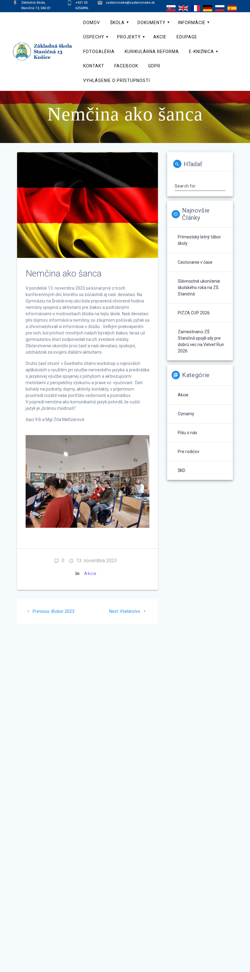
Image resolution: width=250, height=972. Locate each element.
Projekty (129, 36)
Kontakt (93, 65)
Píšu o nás (187, 432)
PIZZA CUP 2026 (194, 312)
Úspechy (93, 36)
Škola (117, 22)
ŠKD (181, 470)
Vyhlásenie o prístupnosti (116, 80)
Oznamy (186, 413)
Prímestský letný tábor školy (199, 240)
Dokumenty (152, 22)
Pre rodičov (188, 451)
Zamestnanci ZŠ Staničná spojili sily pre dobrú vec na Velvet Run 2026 (201, 341)
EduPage (187, 36)
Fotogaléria (99, 51)
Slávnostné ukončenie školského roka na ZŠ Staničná (199, 287)
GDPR (154, 65)
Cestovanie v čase (195, 262)
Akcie (159, 36)
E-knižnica (201, 51)
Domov (91, 22)
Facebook (126, 65)
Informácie (191, 22)
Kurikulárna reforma (152, 51)
